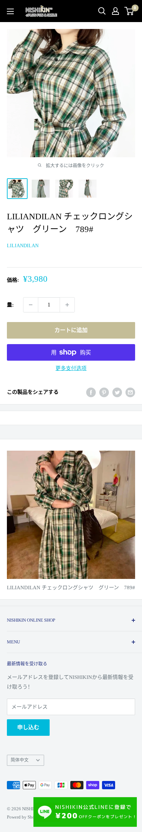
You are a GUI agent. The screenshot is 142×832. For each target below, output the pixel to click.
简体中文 (20, 760)
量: (10, 305)
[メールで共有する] (130, 392)
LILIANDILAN (23, 245)
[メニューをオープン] (10, 11)
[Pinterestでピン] (104, 392)
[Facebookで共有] (91, 392)
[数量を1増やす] (67, 305)
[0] (129, 11)
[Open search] (102, 11)
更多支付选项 (71, 368)
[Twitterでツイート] (117, 392)
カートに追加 (71, 330)
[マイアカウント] (115, 11)
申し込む (28, 727)
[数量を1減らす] (30, 305)
